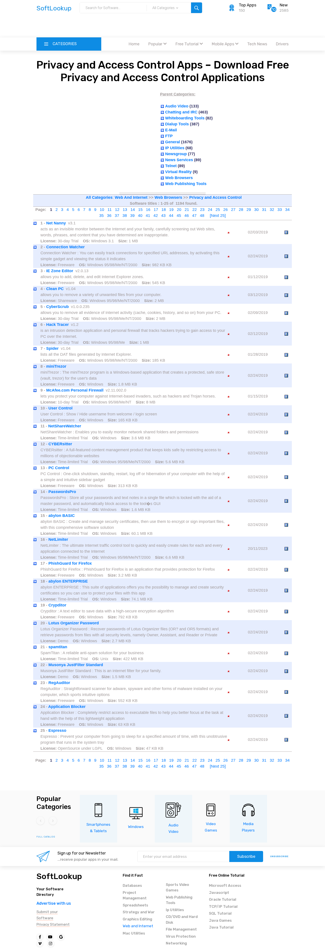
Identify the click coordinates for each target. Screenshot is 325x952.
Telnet (171, 166)
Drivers (282, 44)
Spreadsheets (135, 905)
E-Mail (171, 130)
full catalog (45, 836)
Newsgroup (176, 154)
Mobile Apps (223, 44)
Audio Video (176, 106)
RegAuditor (59, 683)
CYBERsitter (60, 444)
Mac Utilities (134, 933)
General (172, 142)
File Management (181, 929)
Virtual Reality (178, 172)
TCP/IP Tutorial (223, 906)
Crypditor (57, 605)
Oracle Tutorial (222, 899)
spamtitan (57, 647)
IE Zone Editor (59, 271)
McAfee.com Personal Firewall (74, 390)
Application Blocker (67, 706)
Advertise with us (53, 903)
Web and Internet (138, 926)
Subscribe (246, 856)
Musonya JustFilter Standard (75, 665)
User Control (60, 408)
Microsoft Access (225, 885)
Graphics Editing (137, 919)
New (283, 5)
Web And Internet (131, 197)
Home (134, 44)
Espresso (57, 730)
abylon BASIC (61, 515)
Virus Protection (181, 936)
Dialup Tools (177, 124)
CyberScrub (57, 306)
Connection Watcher (65, 247)
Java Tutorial (221, 927)
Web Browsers (179, 178)
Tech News (257, 44)
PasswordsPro (62, 491)
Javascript (219, 892)
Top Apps (247, 5)
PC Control (58, 468)
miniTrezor (56, 366)
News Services (179, 160)
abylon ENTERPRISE (68, 581)
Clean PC (55, 289)
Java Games (220, 920)
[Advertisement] (162, 25)
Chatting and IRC (181, 112)
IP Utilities (174, 148)
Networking (176, 943)
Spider (52, 348)
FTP (169, 136)
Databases (132, 885)
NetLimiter (58, 539)
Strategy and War (139, 912)
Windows (136, 826)
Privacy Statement (53, 924)
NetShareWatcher (64, 426)
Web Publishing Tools (185, 184)
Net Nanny (56, 223)
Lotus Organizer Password (73, 623)
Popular (155, 44)
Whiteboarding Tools (185, 118)
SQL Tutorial (220, 913)
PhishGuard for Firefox (70, 563)
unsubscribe (279, 856)
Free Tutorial (187, 44)
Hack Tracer (57, 324)
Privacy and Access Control (215, 197)
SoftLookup (59, 876)
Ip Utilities (175, 910)
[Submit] (196, 7)
